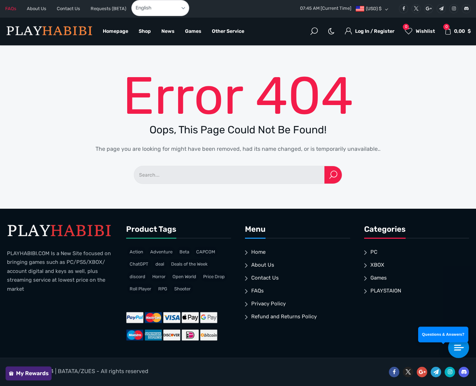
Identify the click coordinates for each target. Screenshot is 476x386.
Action (136, 251)
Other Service (228, 31)
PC (373, 252)
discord (137, 276)
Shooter (182, 288)
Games (193, 31)
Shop (145, 31)
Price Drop (214, 276)
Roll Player (140, 288)
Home (258, 252)
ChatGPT (139, 264)
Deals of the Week (189, 264)
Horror (159, 276)
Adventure (161, 251)
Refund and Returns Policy (284, 316)
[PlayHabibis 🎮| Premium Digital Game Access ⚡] (49, 31)
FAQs (10, 8)
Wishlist (420, 29)
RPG (162, 288)
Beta (184, 251)
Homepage (115, 31)
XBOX (377, 265)
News (168, 31)
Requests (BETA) (108, 8)
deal (159, 264)
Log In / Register (374, 31)
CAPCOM (205, 251)
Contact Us (68, 8)
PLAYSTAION (385, 291)
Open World (184, 276)
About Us (36, 8)
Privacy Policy (268, 303)
